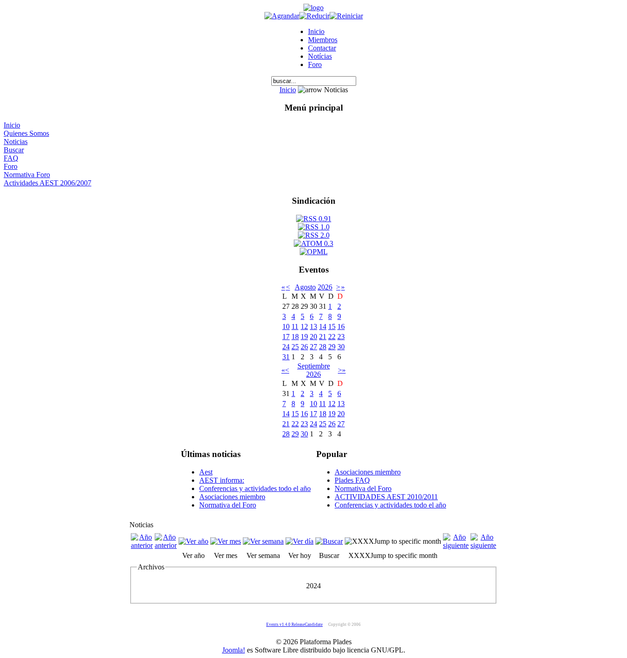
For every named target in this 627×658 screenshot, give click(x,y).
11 (294, 326)
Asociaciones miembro (232, 497)
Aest (206, 472)
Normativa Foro (27, 174)
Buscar (14, 150)
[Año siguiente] (456, 545)
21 (322, 336)
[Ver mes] (225, 541)
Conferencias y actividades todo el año (255, 488)
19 (304, 336)
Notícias (320, 56)
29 (332, 347)
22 (332, 336)
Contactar (322, 48)
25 (295, 347)
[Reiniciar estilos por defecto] (346, 16)
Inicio (316, 31)
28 (322, 347)
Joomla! (233, 650)
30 (341, 347)
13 (313, 326)
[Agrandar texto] (281, 16)
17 (286, 336)
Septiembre (313, 366)
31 (286, 357)
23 (341, 336)
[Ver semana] (263, 541)
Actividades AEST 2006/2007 (47, 183)
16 (341, 326)
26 (304, 347)
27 (313, 347)
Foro (315, 64)
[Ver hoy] (300, 541)
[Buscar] (329, 541)
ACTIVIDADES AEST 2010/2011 (386, 497)
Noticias (16, 141)
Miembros (322, 40)
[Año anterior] (142, 545)
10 (286, 326)
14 (322, 326)
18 (295, 336)
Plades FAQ (352, 480)
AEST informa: (221, 480)
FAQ (11, 158)
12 (304, 326)
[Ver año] (193, 541)
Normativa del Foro (227, 505)
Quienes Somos (26, 133)
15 (332, 326)
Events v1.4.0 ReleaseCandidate (294, 624)
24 (286, 347)
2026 (325, 287)
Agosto (305, 287)
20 (313, 336)
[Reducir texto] (314, 16)
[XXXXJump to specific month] (393, 541)
